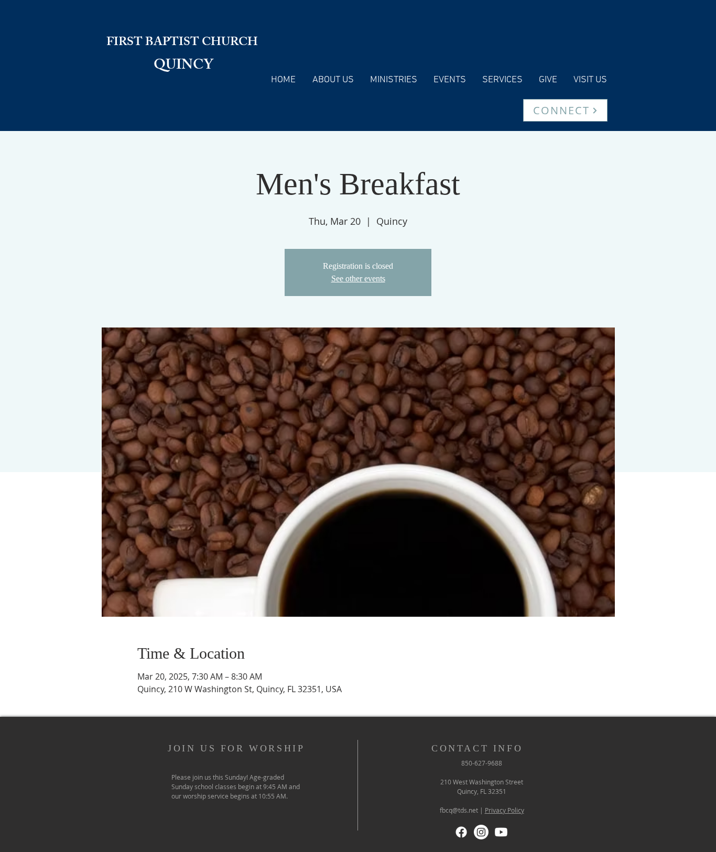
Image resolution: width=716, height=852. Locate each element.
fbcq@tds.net (459, 810)
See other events (358, 278)
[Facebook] (461, 832)
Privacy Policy (504, 810)
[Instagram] (481, 832)
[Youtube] (501, 832)
